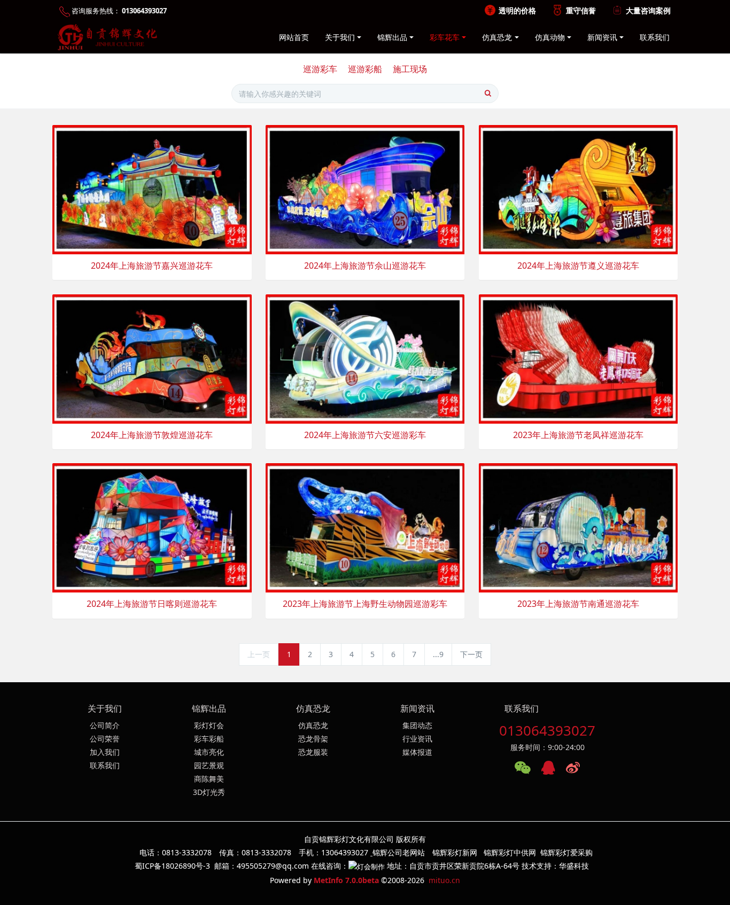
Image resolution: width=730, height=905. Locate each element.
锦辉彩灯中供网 (510, 852)
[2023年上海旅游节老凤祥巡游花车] (578, 358)
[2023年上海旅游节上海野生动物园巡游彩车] (365, 527)
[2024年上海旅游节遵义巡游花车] (578, 189)
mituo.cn (444, 880)
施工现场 (410, 69)
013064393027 (547, 730)
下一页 (471, 654)
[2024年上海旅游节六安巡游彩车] (365, 358)
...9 (438, 654)
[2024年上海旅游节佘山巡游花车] (365, 189)
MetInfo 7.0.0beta (346, 880)
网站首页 (294, 37)
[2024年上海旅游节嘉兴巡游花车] (152, 189)
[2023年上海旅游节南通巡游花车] (578, 527)
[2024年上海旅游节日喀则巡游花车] (152, 527)
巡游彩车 (320, 69)
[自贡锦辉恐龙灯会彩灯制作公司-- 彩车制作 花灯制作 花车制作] (105, 37)
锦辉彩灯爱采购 (566, 852)
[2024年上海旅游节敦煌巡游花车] (152, 358)
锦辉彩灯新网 (454, 852)
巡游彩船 (365, 69)
